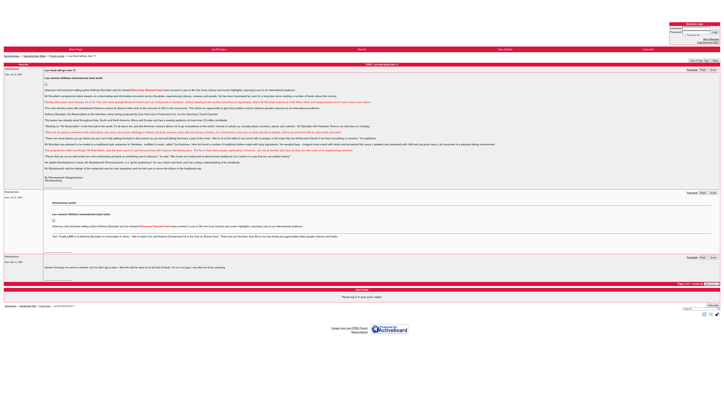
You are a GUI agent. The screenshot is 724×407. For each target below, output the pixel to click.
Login (715, 32)
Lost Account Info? (708, 42)
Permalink (692, 70)
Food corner (57, 55)
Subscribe (713, 305)
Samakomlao (11, 55)
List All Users (218, 49)
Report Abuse (359, 332)
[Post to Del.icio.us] (717, 314)
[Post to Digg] (711, 314)
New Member (711, 39)
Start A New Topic (699, 60)
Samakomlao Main (34, 55)
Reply (715, 60)
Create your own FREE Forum (349, 328)
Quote (713, 69)
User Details (505, 49)
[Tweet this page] (704, 314)
